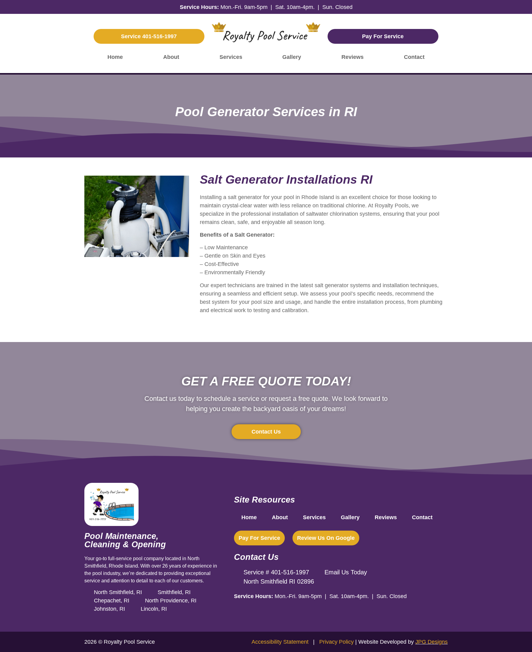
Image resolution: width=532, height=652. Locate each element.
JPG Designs (431, 642)
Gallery (291, 57)
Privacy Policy (336, 642)
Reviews (352, 57)
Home (115, 57)
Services (231, 57)
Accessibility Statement (281, 642)
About (171, 57)
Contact (414, 57)
